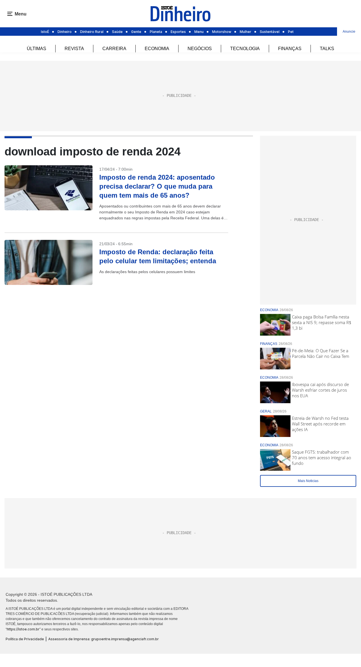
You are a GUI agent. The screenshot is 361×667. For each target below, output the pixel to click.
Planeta (156, 32)
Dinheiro (65, 32)
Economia (157, 48)
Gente (136, 32)
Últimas (36, 48)
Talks (327, 48)
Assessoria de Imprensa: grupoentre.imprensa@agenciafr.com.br (103, 639)
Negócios (200, 48)
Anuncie (349, 32)
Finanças (289, 48)
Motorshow (221, 32)
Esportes (178, 32)
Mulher (245, 32)
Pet (291, 32)
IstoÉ (45, 32)
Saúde (117, 32)
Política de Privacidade (25, 639)
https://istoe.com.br (23, 629)
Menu (199, 32)
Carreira (114, 48)
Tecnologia (245, 48)
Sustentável (269, 32)
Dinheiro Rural (92, 32)
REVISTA (74, 48)
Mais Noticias (308, 481)
